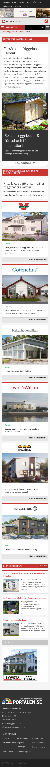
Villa (25, 6)
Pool (41, 2)
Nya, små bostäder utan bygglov (15, 620)
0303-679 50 (10, 716)
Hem (4, 31)
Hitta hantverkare (9, 742)
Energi (21, 2)
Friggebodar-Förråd (15, 31)
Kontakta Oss (37, 738)
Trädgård (7, 6)
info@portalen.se (14, 723)
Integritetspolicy (38, 747)
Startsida (5, 738)
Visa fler (43, 566)
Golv (29, 2)
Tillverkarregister (24, 751)
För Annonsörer (38, 742)
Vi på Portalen (22, 738)
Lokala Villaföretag (9, 751)
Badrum (6, 2)
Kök (34, 2)
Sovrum (17, 6)
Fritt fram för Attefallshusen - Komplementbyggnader (24, 598)
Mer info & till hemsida (38, 259)
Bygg (14, 2)
